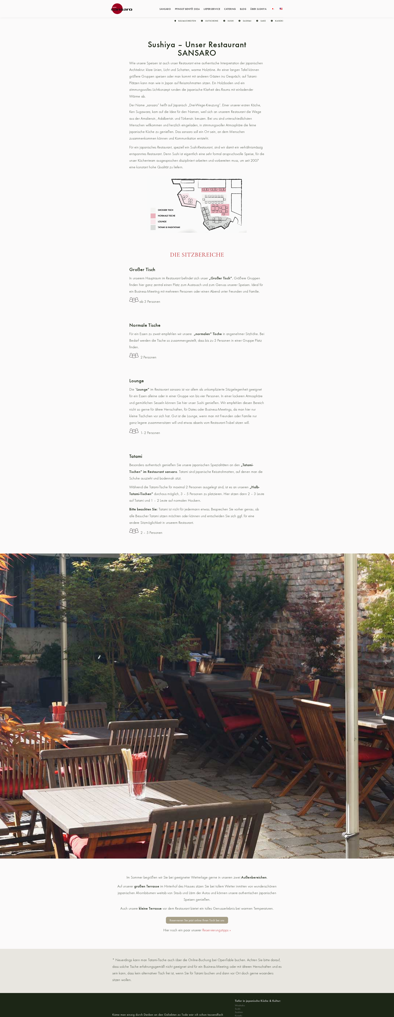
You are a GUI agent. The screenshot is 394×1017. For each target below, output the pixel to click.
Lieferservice (212, 8)
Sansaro (165, 8)
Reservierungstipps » (216, 930)
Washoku (240, 1005)
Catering (230, 8)
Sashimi (239, 1012)
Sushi (237, 1008)
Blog (243, 8)
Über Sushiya (258, 8)
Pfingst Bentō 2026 (187, 8)
